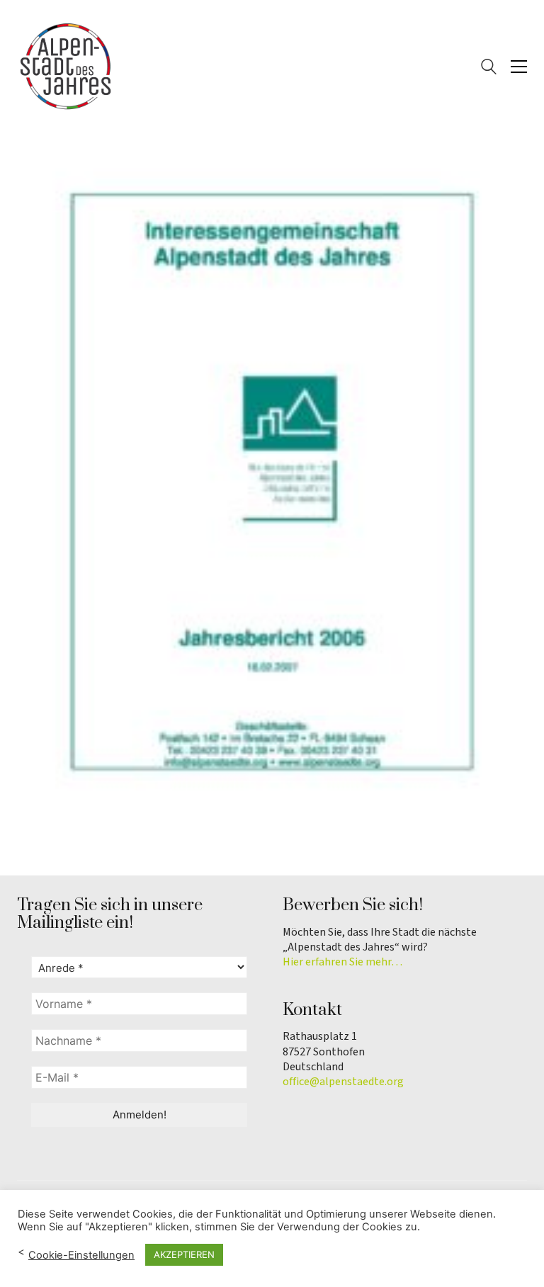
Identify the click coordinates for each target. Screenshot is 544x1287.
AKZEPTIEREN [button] (184, 1254)
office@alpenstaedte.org (343, 1082)
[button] (519, 66)
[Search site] (489, 68)
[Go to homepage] (66, 66)
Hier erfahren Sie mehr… (342, 962)
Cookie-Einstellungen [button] (81, 1255)
